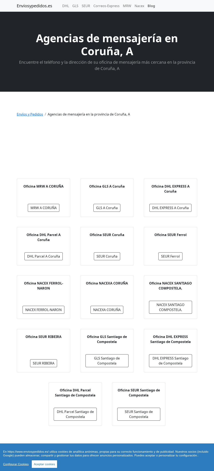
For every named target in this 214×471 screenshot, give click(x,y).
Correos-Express (106, 6)
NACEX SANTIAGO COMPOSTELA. (171, 307)
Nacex (139, 6)
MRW (127, 6)
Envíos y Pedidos (30, 114)
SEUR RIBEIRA (43, 363)
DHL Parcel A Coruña (43, 256)
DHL (65, 6)
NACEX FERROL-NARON (43, 309)
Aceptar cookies (44, 464)
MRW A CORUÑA (44, 208)
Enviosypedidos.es (34, 6)
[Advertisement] (107, 149)
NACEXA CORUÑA (107, 309)
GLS (75, 6)
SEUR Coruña (107, 256)
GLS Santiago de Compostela (107, 361)
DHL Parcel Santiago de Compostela (75, 414)
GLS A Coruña (107, 208)
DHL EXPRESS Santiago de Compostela (171, 361)
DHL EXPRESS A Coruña (170, 208)
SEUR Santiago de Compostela (139, 414)
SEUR (86, 6)
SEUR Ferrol (170, 256)
